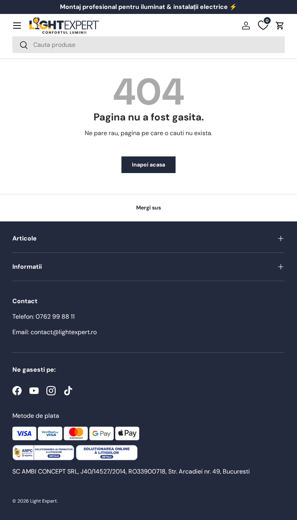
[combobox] (148, 44)
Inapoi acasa (148, 164)
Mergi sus (148, 207)
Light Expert (43, 501)
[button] (279, 25)
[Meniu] (17, 25)
